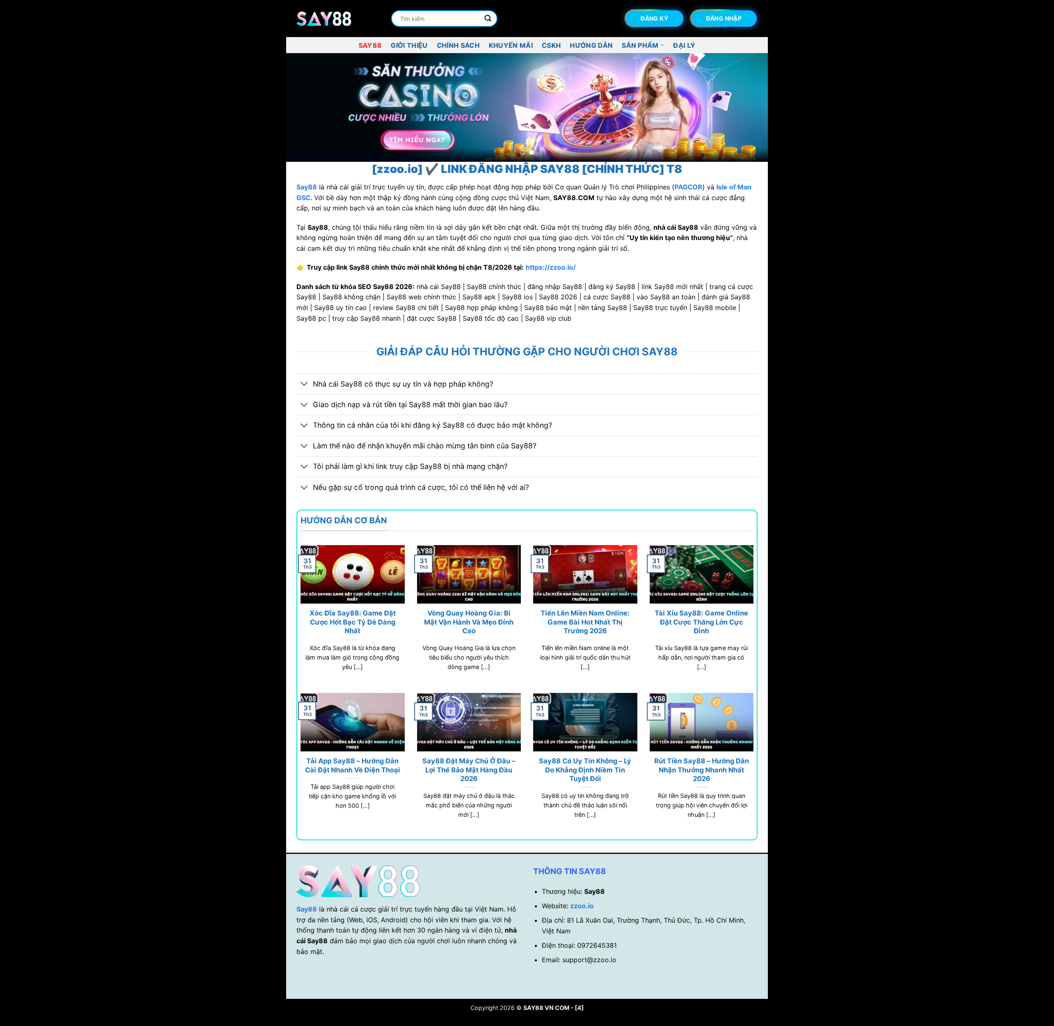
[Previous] (306, 108)
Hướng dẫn (591, 45)
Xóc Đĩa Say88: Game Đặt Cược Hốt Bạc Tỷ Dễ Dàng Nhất (353, 622)
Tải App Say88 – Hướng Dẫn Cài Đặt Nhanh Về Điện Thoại (352, 765)
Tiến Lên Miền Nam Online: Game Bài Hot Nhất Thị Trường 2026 (585, 622)
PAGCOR (688, 187)
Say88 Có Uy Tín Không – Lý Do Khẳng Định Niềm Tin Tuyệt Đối (585, 770)
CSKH (551, 45)
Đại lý (684, 45)
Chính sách (458, 45)
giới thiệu (409, 45)
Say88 (370, 45)
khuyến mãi (511, 45)
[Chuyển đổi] (304, 385)
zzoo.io (582, 906)
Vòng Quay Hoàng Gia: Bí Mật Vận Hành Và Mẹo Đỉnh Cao (468, 622)
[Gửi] (488, 19)
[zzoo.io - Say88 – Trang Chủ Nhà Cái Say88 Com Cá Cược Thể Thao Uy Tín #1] (337, 19)
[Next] (747, 108)
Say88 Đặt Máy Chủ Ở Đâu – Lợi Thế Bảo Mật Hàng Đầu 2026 (468, 770)
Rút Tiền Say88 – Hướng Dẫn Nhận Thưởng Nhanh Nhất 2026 (701, 770)
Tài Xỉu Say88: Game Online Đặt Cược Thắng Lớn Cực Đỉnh (701, 622)
